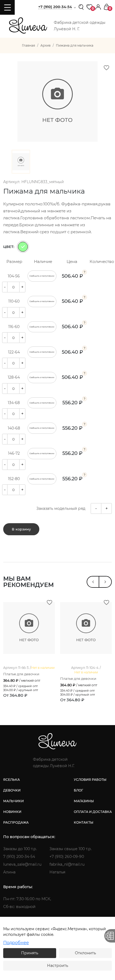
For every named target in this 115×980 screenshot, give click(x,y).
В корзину (21, 529)
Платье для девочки (21, 674)
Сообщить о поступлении (41, 276)
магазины (84, 801)
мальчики (13, 801)
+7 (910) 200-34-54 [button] (55, 7)
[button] (98, 6)
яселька (11, 780)
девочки (12, 790)
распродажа (16, 822)
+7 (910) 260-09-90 (66, 856)
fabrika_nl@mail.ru (67, 864)
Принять (29, 953)
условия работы (90, 780)
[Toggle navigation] (7, 7)
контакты (83, 822)
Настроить (57, 965)
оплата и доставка (93, 812)
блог (78, 790)
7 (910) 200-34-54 (19, 856)
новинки (12, 812)
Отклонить (85, 953)
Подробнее (16, 942)
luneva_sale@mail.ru (22, 864)
